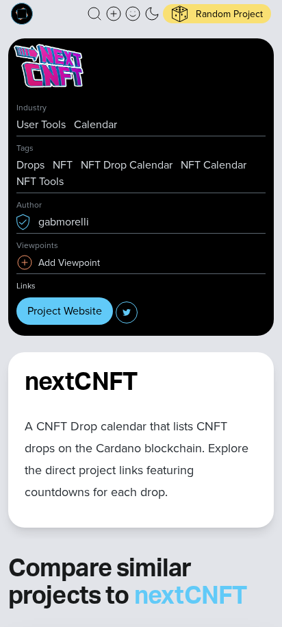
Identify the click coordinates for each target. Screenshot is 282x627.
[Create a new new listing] (113, 13)
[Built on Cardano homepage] (22, 14)
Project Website (64, 311)
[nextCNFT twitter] (127, 312)
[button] (94, 13)
